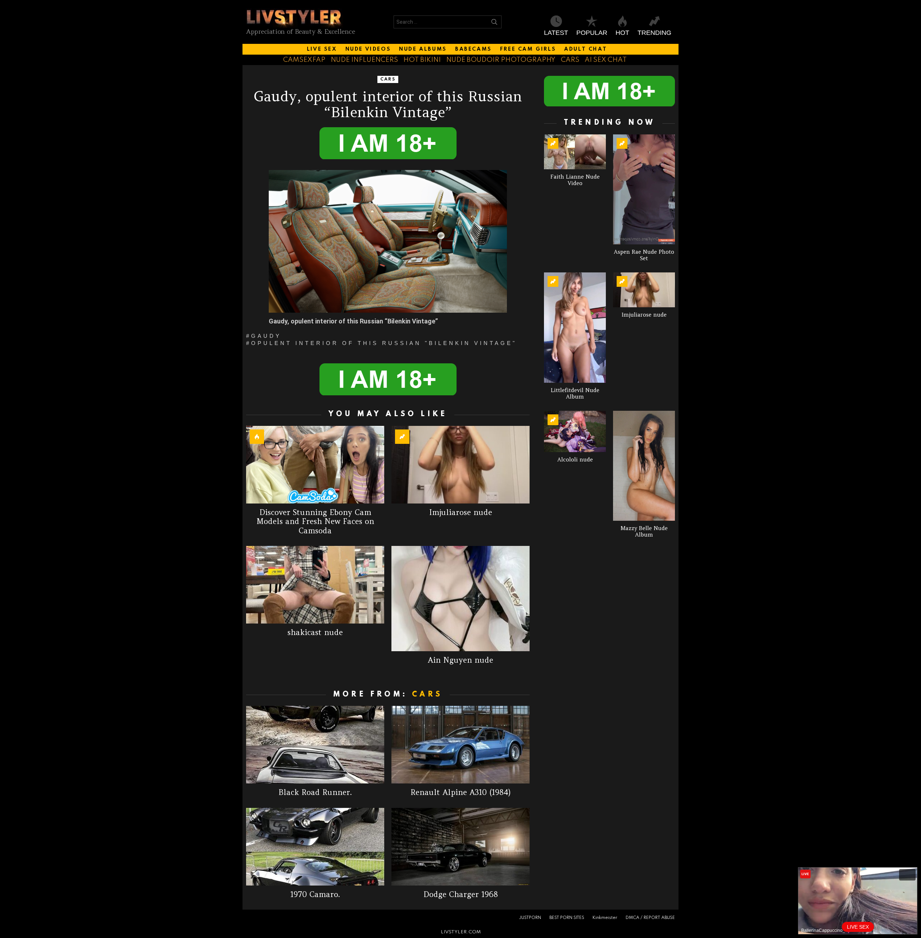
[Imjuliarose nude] (460, 465)
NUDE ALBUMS (423, 49)
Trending (654, 32)
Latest (556, 32)
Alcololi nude (575, 459)
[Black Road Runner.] (315, 744)
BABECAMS (473, 49)
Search (494, 23)
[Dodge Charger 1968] (460, 847)
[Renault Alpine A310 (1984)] (460, 744)
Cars (427, 694)
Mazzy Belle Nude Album (644, 531)
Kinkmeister (605, 918)
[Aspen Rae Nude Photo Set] (644, 189)
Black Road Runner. (315, 792)
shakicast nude (315, 632)
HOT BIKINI (422, 59)
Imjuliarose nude (460, 512)
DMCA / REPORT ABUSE (650, 918)
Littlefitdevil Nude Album (575, 393)
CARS (570, 59)
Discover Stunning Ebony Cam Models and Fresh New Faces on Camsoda (315, 521)
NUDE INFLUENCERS (364, 59)
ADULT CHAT (585, 49)
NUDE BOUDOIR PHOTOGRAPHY (500, 59)
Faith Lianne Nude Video (575, 180)
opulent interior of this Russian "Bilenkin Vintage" (384, 343)
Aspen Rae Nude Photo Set (644, 255)
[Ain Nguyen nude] (460, 598)
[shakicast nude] (315, 585)
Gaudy (266, 336)
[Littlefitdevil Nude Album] (575, 327)
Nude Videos (368, 49)
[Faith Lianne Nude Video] (575, 151)
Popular (591, 32)
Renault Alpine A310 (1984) (460, 792)
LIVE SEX (322, 49)
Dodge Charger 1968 (460, 894)
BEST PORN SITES (566, 918)
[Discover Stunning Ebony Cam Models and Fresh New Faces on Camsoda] (315, 465)
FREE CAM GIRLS (528, 49)
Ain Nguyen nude (460, 660)
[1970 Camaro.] (315, 847)
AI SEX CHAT (606, 59)
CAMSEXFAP (304, 59)
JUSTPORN (530, 918)
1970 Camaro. (315, 894)
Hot (622, 32)
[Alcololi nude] (575, 431)
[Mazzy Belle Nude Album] (644, 466)
